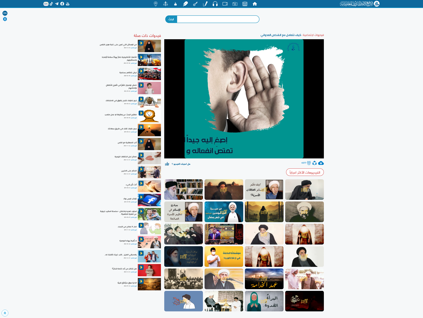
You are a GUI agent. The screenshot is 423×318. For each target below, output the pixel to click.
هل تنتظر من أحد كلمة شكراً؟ (124, 268)
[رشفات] (185, 3)
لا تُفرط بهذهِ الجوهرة (128, 241)
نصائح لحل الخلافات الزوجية (126, 156)
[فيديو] (225, 3)
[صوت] (215, 3)
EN (5, 13)
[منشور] (165, 3)
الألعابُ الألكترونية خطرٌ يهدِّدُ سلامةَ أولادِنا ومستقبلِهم (119, 58)
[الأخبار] (244, 3)
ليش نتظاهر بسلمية (128, 72)
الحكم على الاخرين (129, 170)
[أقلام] (205, 3)
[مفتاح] (195, 3)
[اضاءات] (155, 3)
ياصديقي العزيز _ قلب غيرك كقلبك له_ (121, 254)
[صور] (234, 3)
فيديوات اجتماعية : (312, 35)
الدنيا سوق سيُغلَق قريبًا (127, 283)
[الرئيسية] (254, 3)
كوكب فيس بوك (130, 198)
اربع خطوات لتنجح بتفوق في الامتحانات (121, 100)
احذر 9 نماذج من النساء (127, 226)
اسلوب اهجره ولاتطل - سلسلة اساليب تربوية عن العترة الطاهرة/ (118, 212)
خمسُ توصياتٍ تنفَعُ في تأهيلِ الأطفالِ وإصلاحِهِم (121, 86)
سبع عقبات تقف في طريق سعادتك (122, 128)
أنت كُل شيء (131, 184)
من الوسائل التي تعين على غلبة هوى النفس (118, 44)
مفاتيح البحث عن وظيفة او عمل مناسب (121, 114)
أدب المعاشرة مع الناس (127, 142)
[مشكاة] (175, 3)
